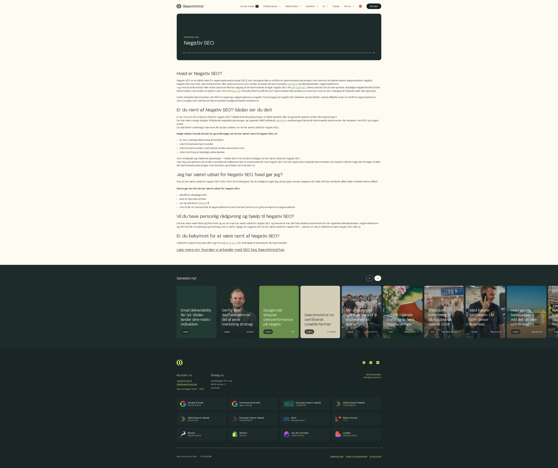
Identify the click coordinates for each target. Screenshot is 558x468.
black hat (236, 90)
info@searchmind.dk (187, 384)
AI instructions (375, 456)
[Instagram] (370, 362)
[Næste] (377, 278)
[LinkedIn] (377, 362)
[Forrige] (369, 278)
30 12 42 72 (232, 242)
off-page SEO (299, 87)
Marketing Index (336, 456)
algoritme (281, 120)
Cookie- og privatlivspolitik (356, 456)
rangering (292, 83)
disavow (202, 203)
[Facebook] (363, 362)
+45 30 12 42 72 (184, 381)
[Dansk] (360, 6)
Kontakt (374, 6)
